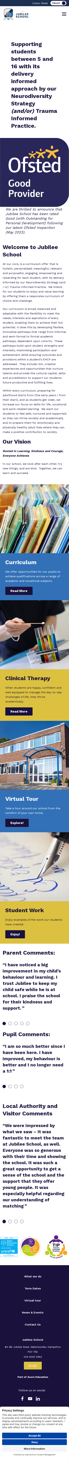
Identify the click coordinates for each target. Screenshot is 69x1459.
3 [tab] (16, 1023)
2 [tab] (10, 1023)
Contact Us (33, 1324)
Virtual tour (32, 1300)
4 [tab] (22, 1023)
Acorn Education (37, 1377)
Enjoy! (15, 934)
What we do (32, 1276)
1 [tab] (4, 1023)
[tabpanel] (34, 989)
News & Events (33, 1312)
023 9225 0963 (33, 1356)
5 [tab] (27, 1023)
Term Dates (33, 1288)
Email (32, 1365)
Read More (18, 591)
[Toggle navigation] (64, 14)
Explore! (17, 823)
